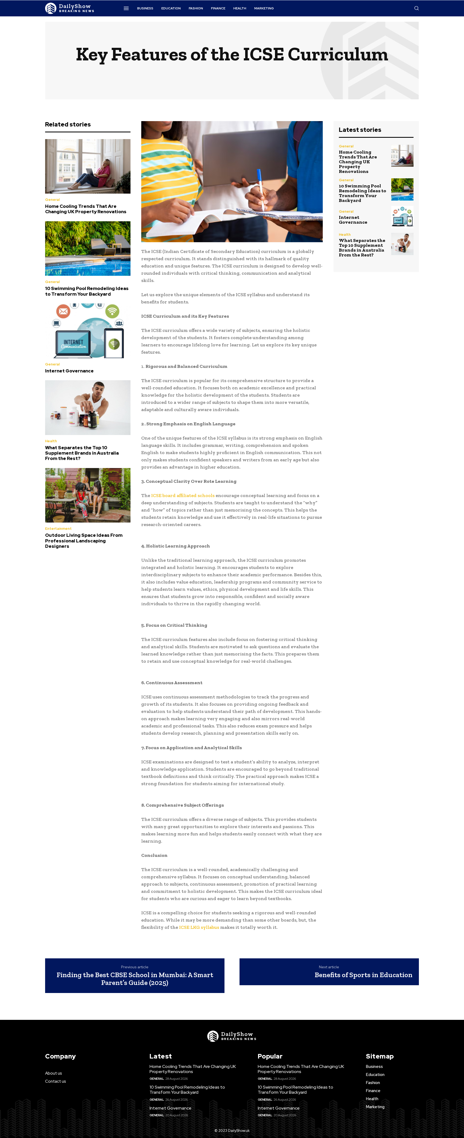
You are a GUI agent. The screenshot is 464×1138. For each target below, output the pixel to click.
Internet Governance (69, 371)
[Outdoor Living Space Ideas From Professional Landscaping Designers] (87, 495)
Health (51, 441)
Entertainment (58, 528)
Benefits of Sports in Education (363, 974)
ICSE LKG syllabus (199, 927)
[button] (416, 8)
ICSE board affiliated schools (183, 495)
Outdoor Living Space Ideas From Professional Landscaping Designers (83, 540)
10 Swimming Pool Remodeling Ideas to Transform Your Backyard (87, 291)
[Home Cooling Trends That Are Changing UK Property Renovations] (87, 166)
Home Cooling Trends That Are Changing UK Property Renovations (85, 209)
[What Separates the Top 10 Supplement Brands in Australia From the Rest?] (87, 407)
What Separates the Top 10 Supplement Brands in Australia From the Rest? (82, 453)
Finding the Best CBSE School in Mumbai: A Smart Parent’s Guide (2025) (135, 978)
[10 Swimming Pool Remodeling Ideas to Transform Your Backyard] (87, 248)
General (52, 199)
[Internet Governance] (87, 330)
